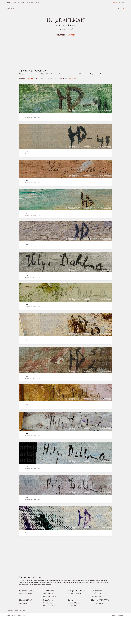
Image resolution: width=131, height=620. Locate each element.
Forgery (30, 78)
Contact (25, 615)
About (9, 615)
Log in (115, 3)
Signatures (60, 35)
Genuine (22, 78)
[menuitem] (60, 35)
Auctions (71, 35)
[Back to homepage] (15, 3)
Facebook (113, 615)
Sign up (121, 3)
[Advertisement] (65, 51)
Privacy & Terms (16, 615)
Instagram (121, 615)
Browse (33, 3)
